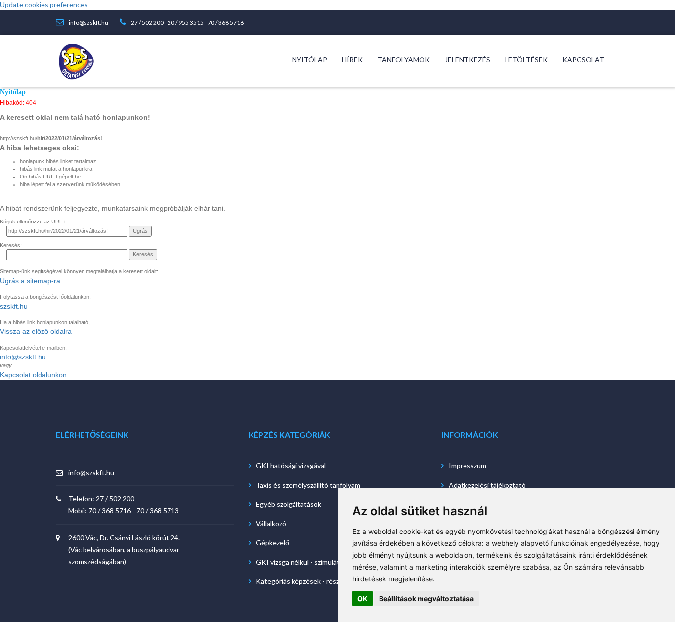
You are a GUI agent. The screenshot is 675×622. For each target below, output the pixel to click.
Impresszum (467, 465)
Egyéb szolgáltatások (288, 504)
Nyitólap (13, 92)
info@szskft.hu (88, 22)
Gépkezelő (272, 542)
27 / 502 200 (147, 22)
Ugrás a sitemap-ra (30, 281)
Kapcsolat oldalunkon (33, 375)
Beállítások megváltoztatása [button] (426, 598)
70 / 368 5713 (157, 510)
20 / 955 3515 (186, 22)
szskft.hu (14, 306)
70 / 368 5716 (226, 22)
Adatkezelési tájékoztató (487, 485)
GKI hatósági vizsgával (291, 465)
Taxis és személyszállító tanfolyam (308, 485)
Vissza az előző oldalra (36, 331)
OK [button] (362, 598)
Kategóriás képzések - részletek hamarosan (323, 581)
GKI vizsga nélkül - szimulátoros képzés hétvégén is (335, 562)
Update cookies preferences (44, 4)
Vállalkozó (271, 523)
